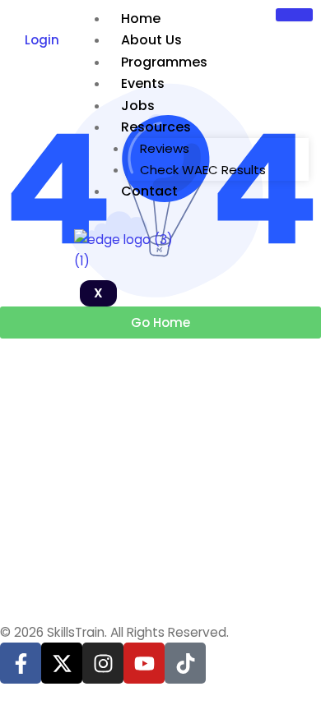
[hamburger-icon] (294, 14)
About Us (151, 39)
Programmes (164, 62)
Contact (149, 191)
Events (143, 83)
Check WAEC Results (203, 169)
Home (140, 18)
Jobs (138, 105)
